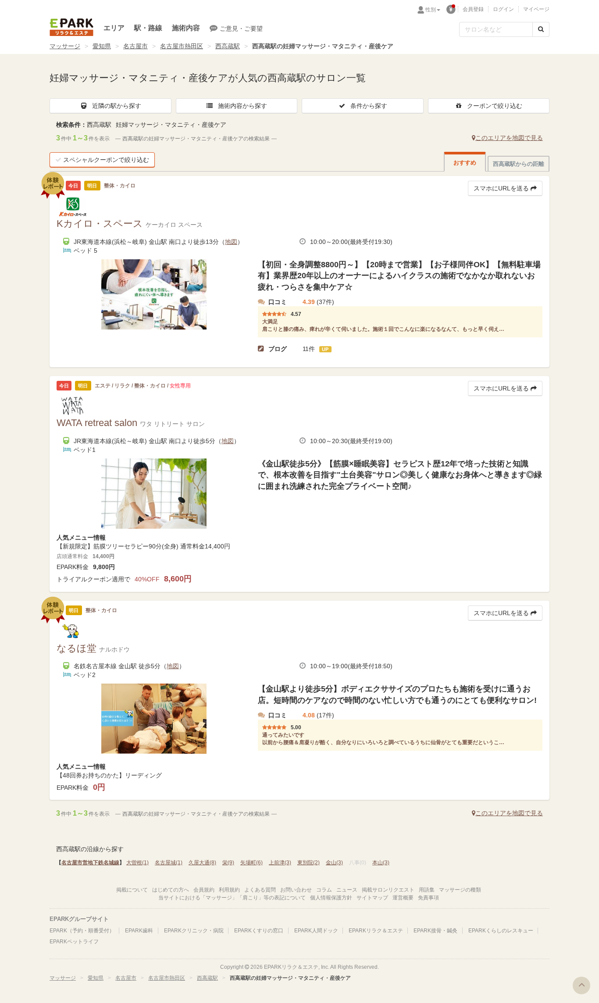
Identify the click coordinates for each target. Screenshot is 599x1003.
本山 (380, 863)
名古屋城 (168, 863)
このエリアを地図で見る (509, 137)
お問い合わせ (296, 890)
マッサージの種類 (460, 890)
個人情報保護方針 (331, 898)
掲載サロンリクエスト (388, 890)
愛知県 (102, 46)
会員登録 (473, 9)
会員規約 (203, 890)
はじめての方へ (170, 890)
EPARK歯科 (139, 931)
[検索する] (541, 29)
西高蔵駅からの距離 (518, 164)
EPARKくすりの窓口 (258, 931)
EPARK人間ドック (316, 931)
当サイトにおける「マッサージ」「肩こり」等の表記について (232, 898)
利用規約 (229, 890)
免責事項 (428, 898)
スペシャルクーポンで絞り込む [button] (106, 159)
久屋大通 (202, 863)
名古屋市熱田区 (181, 46)
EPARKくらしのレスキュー (500, 931)
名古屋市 (135, 46)
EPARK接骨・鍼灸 (435, 931)
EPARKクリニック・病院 (194, 931)
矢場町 (251, 863)
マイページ (536, 9)
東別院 (308, 863)
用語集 (427, 890)
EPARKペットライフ (74, 942)
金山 (334, 863)
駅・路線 (148, 28)
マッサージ (65, 46)
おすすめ (464, 162)
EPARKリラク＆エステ (71, 27)
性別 (430, 10)
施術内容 (186, 28)
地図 (231, 241)
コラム (324, 890)
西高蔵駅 (227, 46)
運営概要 (403, 898)
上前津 (280, 863)
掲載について (132, 890)
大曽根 (137, 863)
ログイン (503, 9)
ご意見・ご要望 (241, 28)
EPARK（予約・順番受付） (82, 931)
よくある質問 (260, 890)
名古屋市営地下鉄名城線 (90, 863)
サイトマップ (372, 898)
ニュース (346, 890)
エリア (114, 28)
